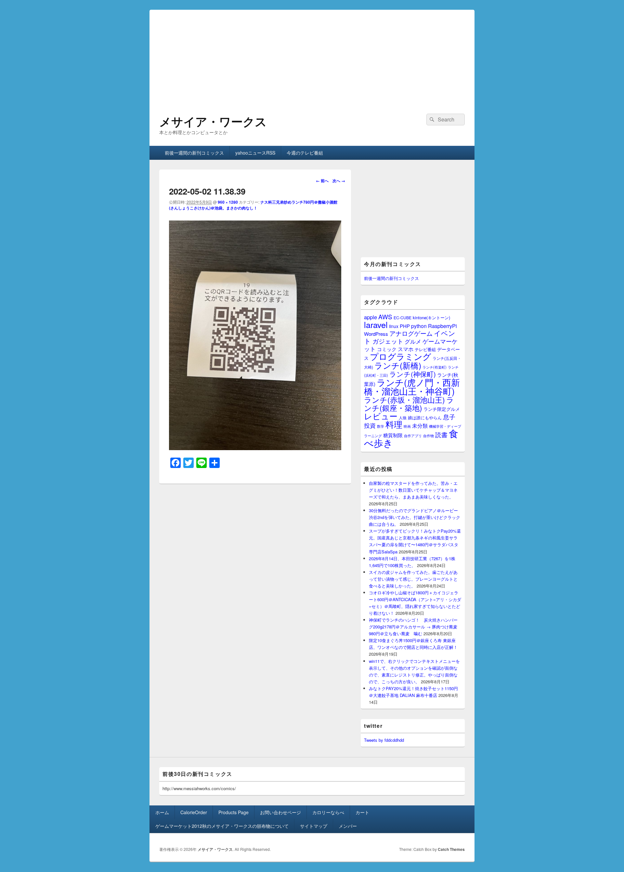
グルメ (413, 341)
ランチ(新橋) (397, 365)
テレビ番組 (425, 349)
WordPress (376, 333)
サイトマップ (313, 826)
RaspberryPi (442, 326)
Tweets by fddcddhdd (384, 740)
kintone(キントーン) (431, 317)
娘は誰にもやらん (425, 417)
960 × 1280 (228, 202)
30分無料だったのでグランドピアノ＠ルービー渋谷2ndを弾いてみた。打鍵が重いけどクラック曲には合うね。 (414, 517)
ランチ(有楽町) (434, 367)
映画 (407, 426)
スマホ (405, 348)
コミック (386, 349)
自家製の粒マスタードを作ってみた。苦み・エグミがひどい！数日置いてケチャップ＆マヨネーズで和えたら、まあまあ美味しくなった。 (413, 490)
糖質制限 (393, 435)
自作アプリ (413, 435)
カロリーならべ (328, 812)
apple (370, 317)
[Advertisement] (312, 55)
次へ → (338, 180)
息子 (449, 416)
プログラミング (400, 356)
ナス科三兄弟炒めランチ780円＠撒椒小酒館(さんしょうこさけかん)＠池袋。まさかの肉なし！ (253, 205)
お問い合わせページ (280, 812)
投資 (370, 425)
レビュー (380, 416)
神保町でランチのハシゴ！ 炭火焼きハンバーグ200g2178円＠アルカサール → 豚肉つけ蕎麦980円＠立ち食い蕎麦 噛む (413, 627)
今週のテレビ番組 (305, 152)
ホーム (162, 812)
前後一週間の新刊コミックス (194, 152)
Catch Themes (451, 849)
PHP (405, 325)
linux (393, 326)
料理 (393, 424)
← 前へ (322, 180)
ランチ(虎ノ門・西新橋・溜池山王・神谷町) (412, 386)
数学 (380, 426)
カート (362, 812)
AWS (385, 316)
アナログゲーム (411, 333)
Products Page (233, 812)
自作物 (428, 435)
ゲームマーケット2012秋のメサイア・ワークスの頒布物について (222, 826)
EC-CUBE (402, 318)
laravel (376, 324)
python (419, 325)
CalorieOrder (193, 812)
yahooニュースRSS (255, 152)
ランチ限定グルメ (441, 409)
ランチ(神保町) (412, 374)
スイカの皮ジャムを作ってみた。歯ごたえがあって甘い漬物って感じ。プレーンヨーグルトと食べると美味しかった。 (413, 579)
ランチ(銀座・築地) (409, 403)
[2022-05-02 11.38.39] (255, 448)
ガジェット (387, 340)
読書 (441, 434)
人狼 (403, 417)
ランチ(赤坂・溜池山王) (404, 399)
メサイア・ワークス (213, 121)
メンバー (348, 826)
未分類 (420, 425)
